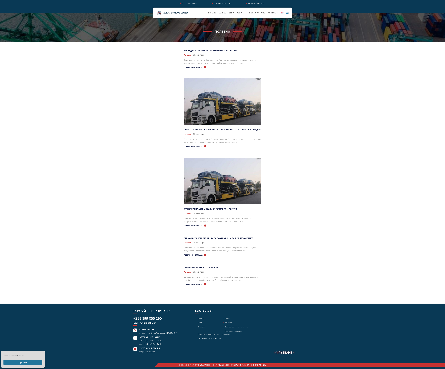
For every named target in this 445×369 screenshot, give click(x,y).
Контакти (273, 13)
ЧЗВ (263, 13)
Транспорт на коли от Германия (232, 332)
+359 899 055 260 (189, 3)
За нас (222, 13)
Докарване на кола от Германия (201, 267)
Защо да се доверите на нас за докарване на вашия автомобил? (218, 238)
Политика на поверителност (208, 334)
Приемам (23, 362)
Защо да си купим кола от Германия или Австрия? (211, 50)
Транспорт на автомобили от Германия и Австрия (210, 209)
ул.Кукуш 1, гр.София (222, 3)
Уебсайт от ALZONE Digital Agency (248, 365)
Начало (212, 13)
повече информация (193, 67)
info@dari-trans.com (256, 3)
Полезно (254, 13)
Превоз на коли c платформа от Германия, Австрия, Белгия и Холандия (222, 129)
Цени (231, 13)
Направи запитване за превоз (236, 327)
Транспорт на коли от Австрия (209, 338)
